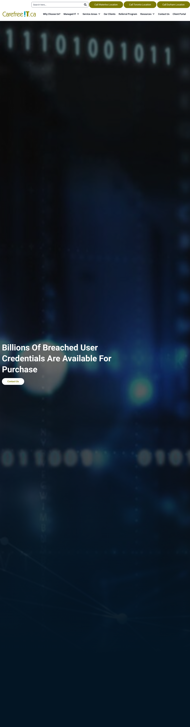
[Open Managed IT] (78, 14)
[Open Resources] (153, 14)
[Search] (85, 4)
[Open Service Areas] (99, 14)
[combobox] (57, 4)
